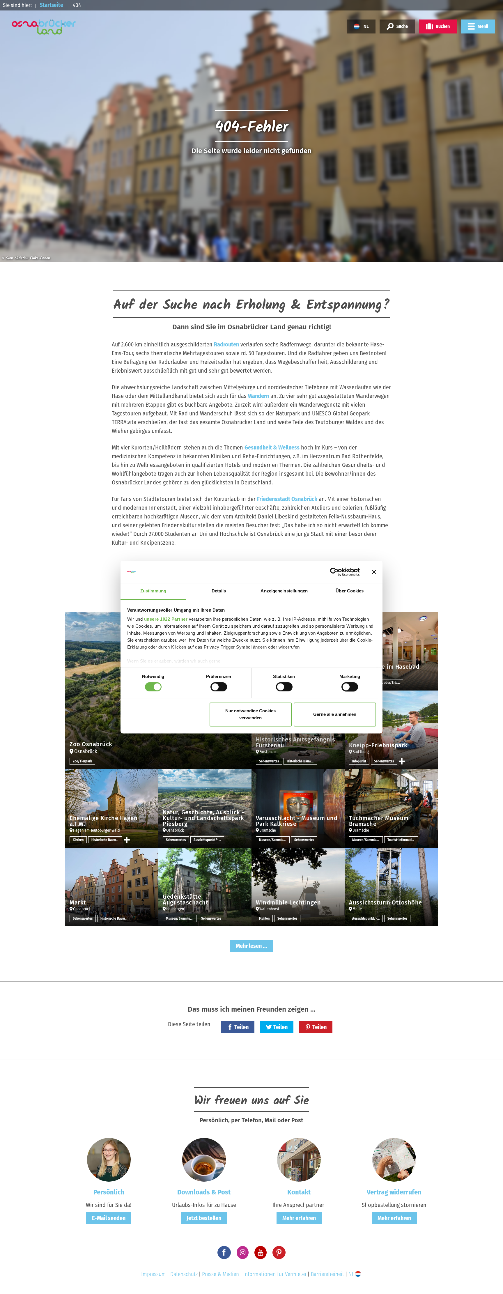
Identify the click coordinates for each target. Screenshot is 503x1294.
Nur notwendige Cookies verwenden (250, 715)
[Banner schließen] (374, 572)
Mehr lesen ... (251, 945)
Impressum (153, 1274)
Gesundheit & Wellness (272, 447)
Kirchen (78, 840)
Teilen (241, 1027)
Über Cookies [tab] (350, 591)
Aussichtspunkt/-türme (209, 840)
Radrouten (226, 344)
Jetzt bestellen (204, 1218)
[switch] (218, 686)
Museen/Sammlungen (274, 840)
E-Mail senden (108, 1218)
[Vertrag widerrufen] (394, 1159)
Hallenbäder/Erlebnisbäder (388, 683)
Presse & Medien (220, 1274)
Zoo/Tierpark (82, 761)
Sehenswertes (269, 761)
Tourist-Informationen (402, 840)
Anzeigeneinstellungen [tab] (284, 591)
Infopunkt (359, 761)
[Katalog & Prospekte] (204, 1159)
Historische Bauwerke (302, 761)
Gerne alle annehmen (334, 714)
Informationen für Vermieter (275, 1274)
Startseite (51, 5)
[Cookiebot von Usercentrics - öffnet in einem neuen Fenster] (334, 571)
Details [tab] (219, 591)
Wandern (258, 395)
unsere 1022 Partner (166, 619)
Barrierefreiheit (327, 1274)
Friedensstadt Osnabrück (287, 498)
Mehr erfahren (299, 1218)
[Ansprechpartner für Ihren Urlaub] (299, 1159)
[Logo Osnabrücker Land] (44, 27)
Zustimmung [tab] (153, 591)
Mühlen (264, 918)
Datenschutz (184, 1274)
